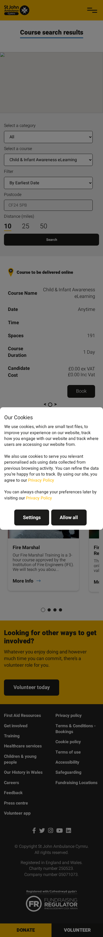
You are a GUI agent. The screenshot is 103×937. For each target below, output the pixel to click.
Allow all (69, 517)
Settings (32, 517)
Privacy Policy (41, 480)
